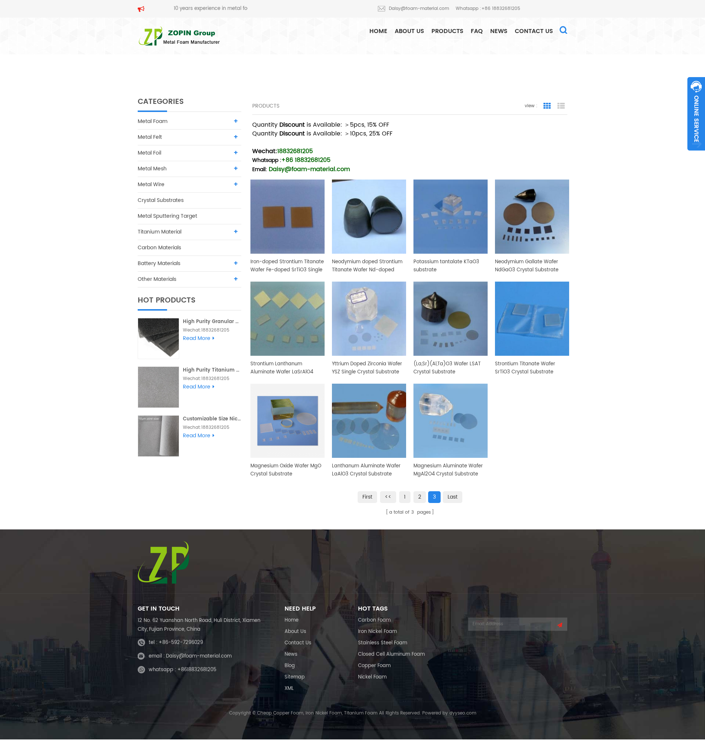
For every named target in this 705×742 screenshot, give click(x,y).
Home (292, 620)
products (447, 31)
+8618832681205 (196, 670)
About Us (409, 31)
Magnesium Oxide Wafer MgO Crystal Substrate (285, 470)
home (378, 31)
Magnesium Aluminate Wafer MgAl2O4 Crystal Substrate (448, 470)
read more (196, 338)
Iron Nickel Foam (377, 632)
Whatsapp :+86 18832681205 (488, 8)
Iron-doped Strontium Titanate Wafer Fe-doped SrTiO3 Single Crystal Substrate (287, 266)
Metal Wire (151, 184)
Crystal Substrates (161, 200)
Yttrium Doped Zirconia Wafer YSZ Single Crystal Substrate (367, 368)
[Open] (696, 114)
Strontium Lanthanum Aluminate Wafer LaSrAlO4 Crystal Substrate (281, 368)
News (498, 31)
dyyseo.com (462, 713)
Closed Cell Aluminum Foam (391, 654)
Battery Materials (159, 263)
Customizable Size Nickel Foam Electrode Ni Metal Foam (212, 419)
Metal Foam (152, 121)
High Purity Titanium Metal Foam (212, 370)
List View (561, 106)
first (367, 497)
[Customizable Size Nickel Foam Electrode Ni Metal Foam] (158, 436)
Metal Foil (149, 153)
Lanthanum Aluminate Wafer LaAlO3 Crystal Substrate (366, 470)
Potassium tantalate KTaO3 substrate (446, 266)
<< (388, 497)
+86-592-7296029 (181, 643)
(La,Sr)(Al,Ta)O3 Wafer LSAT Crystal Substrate (447, 368)
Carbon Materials (159, 247)
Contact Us (534, 31)
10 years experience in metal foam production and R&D (213, 8)
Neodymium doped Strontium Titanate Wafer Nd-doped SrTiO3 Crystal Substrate (367, 266)
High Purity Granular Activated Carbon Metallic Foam (212, 322)
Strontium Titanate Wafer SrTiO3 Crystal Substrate (525, 368)
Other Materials (157, 279)
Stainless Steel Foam (382, 643)
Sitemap (295, 677)
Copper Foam (374, 666)
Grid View (547, 106)
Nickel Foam (372, 677)
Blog (290, 666)
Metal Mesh (152, 168)
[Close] (696, 155)
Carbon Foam (374, 620)
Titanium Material (159, 232)
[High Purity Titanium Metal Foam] (158, 387)
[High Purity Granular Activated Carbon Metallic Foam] (158, 338)
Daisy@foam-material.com (419, 8)
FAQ (477, 31)
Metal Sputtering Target (167, 216)
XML (289, 688)
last (453, 497)
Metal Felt (150, 137)
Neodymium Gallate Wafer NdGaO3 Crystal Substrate (526, 266)
